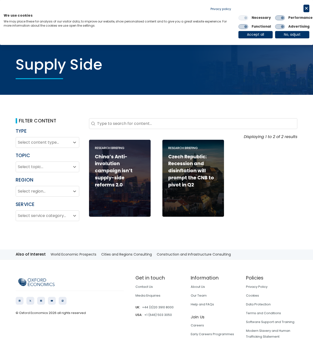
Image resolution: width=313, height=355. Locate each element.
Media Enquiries (147, 295)
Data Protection (258, 304)
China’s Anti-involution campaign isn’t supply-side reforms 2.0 (114, 170)
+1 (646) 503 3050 (158, 315)
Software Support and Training (270, 322)
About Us (198, 287)
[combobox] (43, 142)
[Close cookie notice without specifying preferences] (306, 8)
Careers (197, 325)
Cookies (252, 295)
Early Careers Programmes (212, 334)
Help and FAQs (202, 304)
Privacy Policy (257, 287)
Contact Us (144, 287)
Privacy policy (221, 9)
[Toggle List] (74, 142)
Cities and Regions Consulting (126, 254)
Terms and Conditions (263, 313)
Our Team (199, 295)
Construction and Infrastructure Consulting (194, 254)
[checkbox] (243, 17)
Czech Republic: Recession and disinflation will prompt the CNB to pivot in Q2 (191, 170)
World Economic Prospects (73, 254)
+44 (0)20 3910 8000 (158, 307)
